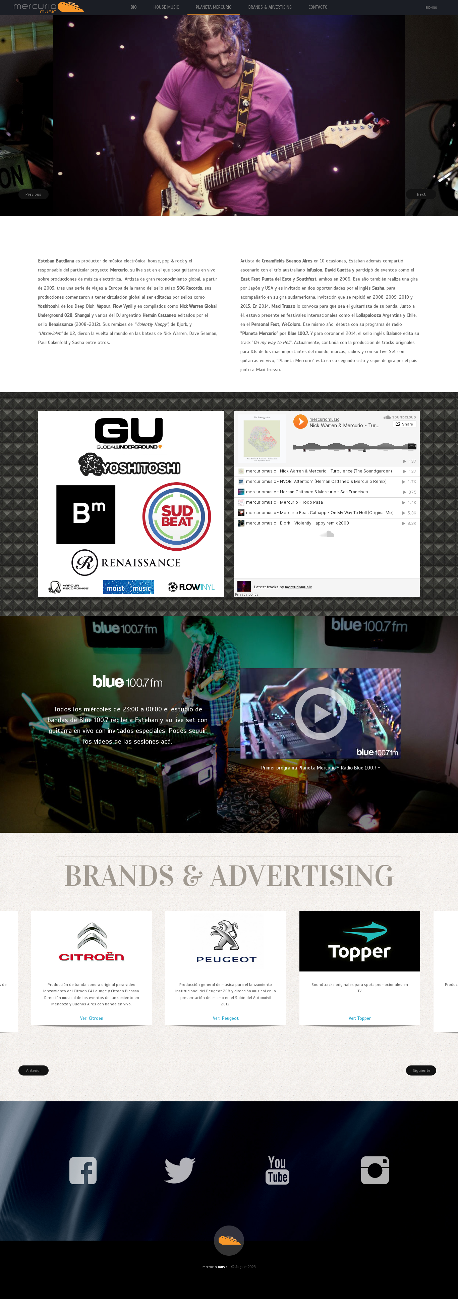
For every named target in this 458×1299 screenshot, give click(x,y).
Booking (431, 8)
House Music (166, 7)
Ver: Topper (360, 1018)
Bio (134, 7)
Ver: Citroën (91, 1018)
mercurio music (215, 1266)
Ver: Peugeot (226, 1018)
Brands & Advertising (270, 7)
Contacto (318, 7)
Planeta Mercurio (214, 7)
